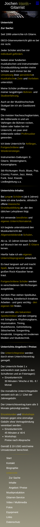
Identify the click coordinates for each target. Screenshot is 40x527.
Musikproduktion (15, 492)
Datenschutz (13, 522)
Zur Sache (14, 477)
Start (9, 458)
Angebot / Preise (18, 487)
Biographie (12, 468)
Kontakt (10, 463)
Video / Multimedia (16, 502)
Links (9, 517)
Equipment (12, 512)
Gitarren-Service (15, 497)
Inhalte (12, 482)
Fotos (9, 507)
